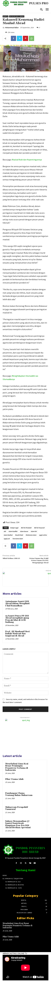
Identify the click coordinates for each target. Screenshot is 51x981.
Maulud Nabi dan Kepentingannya (27, 159)
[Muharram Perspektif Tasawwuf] (39, 811)
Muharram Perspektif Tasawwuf (16, 808)
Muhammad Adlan (11, 27)
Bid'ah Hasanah (39, 528)
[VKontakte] (30, 863)
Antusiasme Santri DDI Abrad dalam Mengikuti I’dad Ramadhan (17, 603)
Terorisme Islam (17, 539)
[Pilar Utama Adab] (39, 783)
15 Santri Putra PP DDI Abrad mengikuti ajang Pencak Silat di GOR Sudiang (17, 619)
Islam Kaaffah (12, 531)
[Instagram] (20, 863)
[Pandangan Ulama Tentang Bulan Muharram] (39, 797)
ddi (5, 531)
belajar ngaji (14, 528)
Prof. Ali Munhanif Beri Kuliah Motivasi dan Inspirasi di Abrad (17, 633)
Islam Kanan (24, 531)
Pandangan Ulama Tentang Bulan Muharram (18, 794)
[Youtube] (34, 863)
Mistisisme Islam (31, 535)
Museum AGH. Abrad (17, 16)
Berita (5, 16)
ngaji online (43, 535)
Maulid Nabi (19, 535)
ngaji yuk (7, 539)
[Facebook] (13, 38)
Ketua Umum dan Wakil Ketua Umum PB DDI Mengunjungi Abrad (38, 560)
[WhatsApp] (31, 38)
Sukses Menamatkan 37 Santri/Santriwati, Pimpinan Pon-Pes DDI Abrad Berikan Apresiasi (18, 824)
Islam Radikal (8, 535)
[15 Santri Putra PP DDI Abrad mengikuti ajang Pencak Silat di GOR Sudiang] (40, 619)
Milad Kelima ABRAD (11, 558)
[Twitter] (19, 38)
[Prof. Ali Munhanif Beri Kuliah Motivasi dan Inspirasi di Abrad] (40, 635)
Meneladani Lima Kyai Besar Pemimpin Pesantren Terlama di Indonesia (16, 767)
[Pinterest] (25, 38)
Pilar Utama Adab (14, 779)
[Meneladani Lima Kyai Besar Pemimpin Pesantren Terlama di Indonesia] (39, 767)
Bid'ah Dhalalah (26, 528)
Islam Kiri (34, 531)
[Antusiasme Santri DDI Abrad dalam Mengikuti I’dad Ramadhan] (40, 605)
